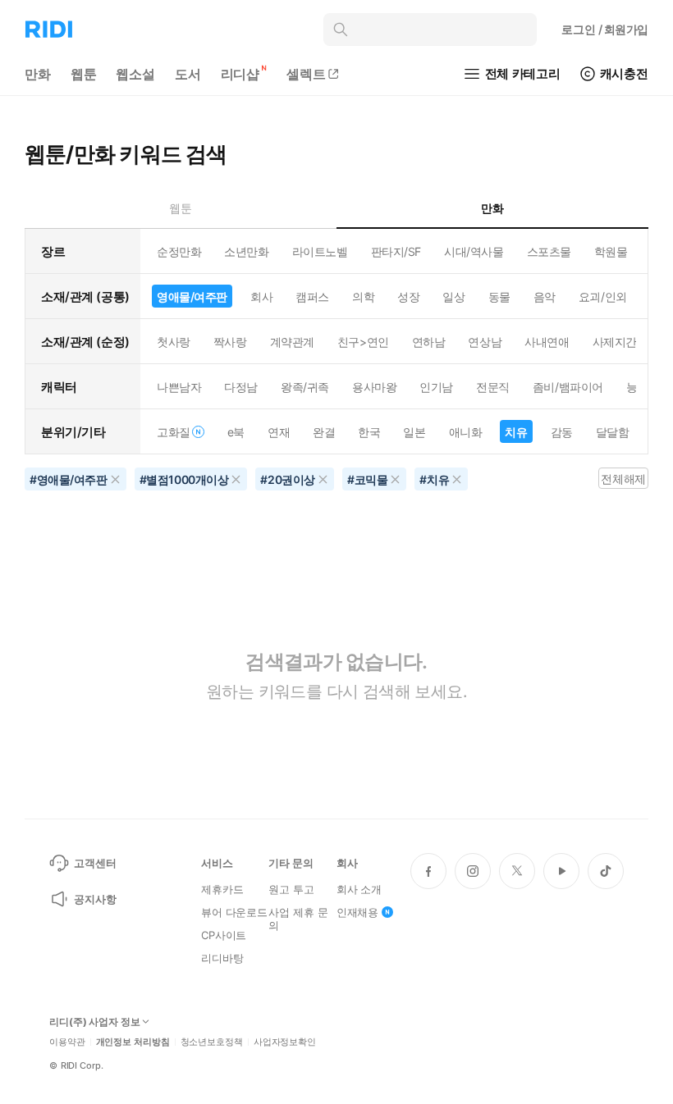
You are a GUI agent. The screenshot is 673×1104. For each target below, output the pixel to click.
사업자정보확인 (285, 1042)
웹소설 (135, 74)
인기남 (436, 387)
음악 (544, 296)
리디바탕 (222, 958)
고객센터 (95, 862)
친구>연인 (363, 342)
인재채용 (357, 912)
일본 (414, 432)
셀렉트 (306, 74)
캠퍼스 (312, 296)
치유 (516, 432)
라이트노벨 (320, 251)
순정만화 (179, 251)
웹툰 (84, 74)
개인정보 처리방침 (133, 1042)
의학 (363, 296)
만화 (38, 74)
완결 (324, 432)
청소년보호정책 (212, 1042)
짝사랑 (230, 342)
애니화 (466, 432)
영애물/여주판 (192, 296)
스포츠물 (549, 251)
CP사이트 (223, 935)
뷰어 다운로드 (234, 912)
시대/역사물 (473, 251)
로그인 (604, 29)
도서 (188, 74)
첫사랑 (173, 342)
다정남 (241, 387)
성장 (408, 296)
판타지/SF (396, 251)
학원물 (611, 251)
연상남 (484, 342)
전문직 (493, 387)
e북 (236, 432)
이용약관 (67, 1042)
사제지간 (615, 342)
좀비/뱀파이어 (568, 387)
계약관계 (292, 342)
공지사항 (95, 899)
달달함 (613, 432)
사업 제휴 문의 (297, 919)
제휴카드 (222, 889)
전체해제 (623, 479)
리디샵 (240, 74)
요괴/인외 (603, 296)
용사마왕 (374, 387)
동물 (499, 296)
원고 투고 (291, 889)
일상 (453, 296)
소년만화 (246, 251)
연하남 (429, 342)
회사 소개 (359, 889)
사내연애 (546, 342)
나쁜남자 (179, 387)
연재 (279, 432)
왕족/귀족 (305, 387)
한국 (369, 432)
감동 (562, 432)
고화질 (173, 432)
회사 (261, 296)
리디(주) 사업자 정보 (94, 1022)
